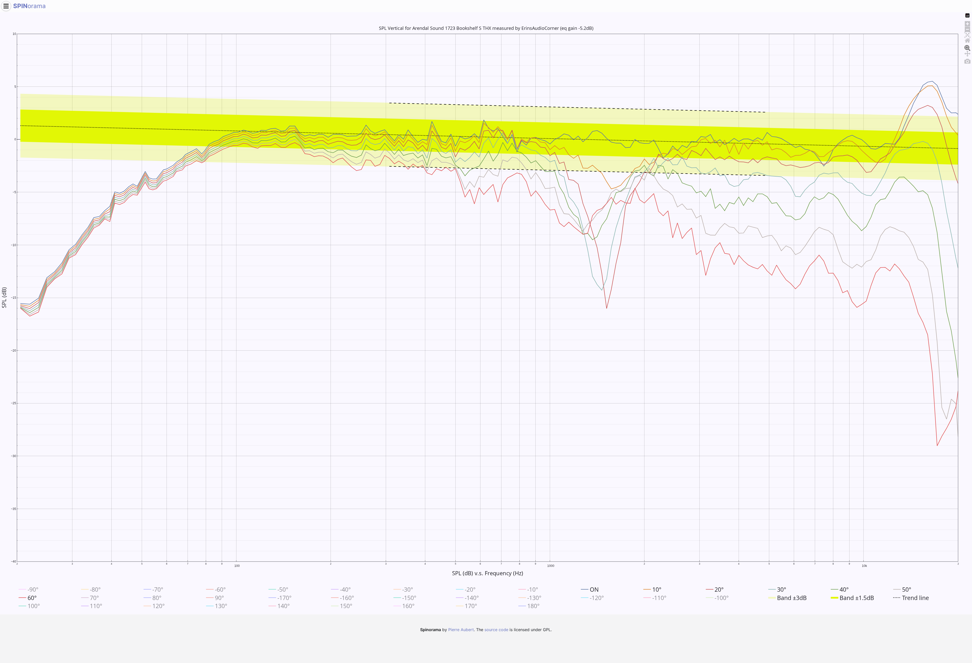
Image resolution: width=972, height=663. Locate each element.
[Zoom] (967, 47)
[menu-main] (6, 6)
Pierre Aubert (461, 629)
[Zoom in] (967, 23)
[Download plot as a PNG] (967, 60)
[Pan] (967, 53)
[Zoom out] (967, 28)
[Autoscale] (967, 34)
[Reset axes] (967, 39)
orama (29, 6)
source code (496, 629)
